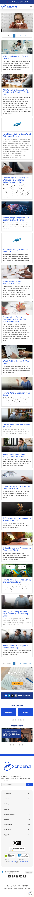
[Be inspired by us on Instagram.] (17, 876)
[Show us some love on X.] (9, 876)
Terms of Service (24, 861)
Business (25, 712)
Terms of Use (8, 888)
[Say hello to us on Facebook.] (13, 876)
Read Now (17, 683)
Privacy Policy (13, 861)
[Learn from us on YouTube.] (24, 876)
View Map (29, 872)
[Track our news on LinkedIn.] (20, 876)
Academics (8, 712)
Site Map (27, 888)
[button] (31, 6)
